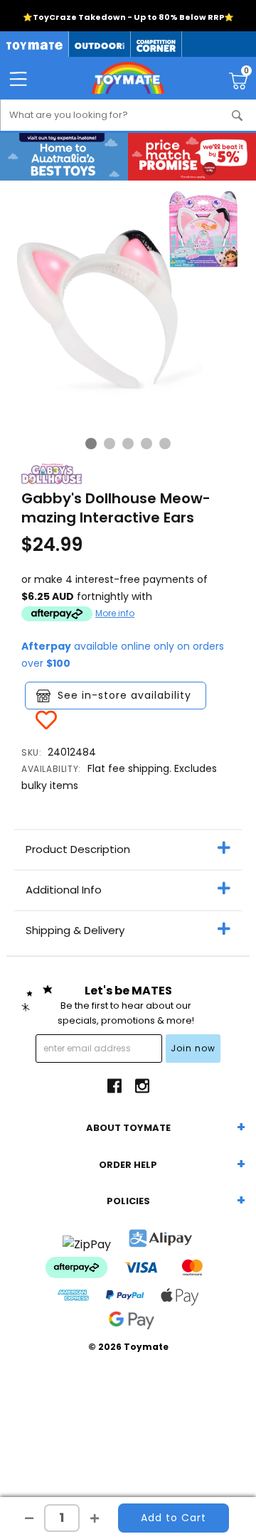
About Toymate (128, 1128)
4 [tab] (146, 443)
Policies (128, 1201)
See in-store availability (124, 695)
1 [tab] (91, 443)
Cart (246, 72)
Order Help (128, 1164)
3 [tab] (128, 443)
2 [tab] (109, 443)
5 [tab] (165, 443)
